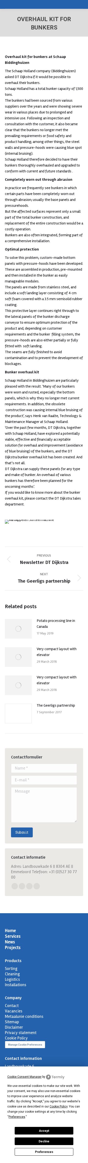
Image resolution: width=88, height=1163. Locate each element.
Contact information (23, 1058)
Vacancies (13, 1011)
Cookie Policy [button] (58, 1106)
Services (13, 936)
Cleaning (12, 974)
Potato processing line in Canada (56, 623)
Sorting (11, 968)
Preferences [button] (17, 1117)
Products (13, 960)
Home (10, 930)
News (10, 942)
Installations (15, 984)
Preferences (44, 1152)
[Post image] (18, 629)
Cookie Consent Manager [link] (24, 1077)
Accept (44, 1131)
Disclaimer (14, 1027)
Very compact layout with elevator (57, 651)
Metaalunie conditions (24, 1016)
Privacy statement (20, 1032)
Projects (13, 947)
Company (13, 997)
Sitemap (12, 1021)
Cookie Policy (16, 1038)
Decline (44, 1141)
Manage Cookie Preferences (25, 1044)
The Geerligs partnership (56, 705)
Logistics (12, 979)
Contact (12, 1005)
